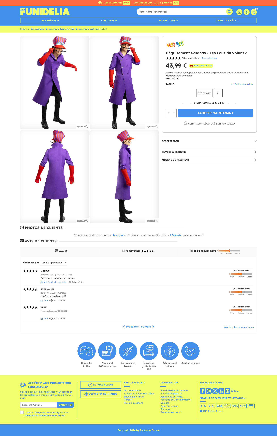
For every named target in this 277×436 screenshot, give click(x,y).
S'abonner (65, 404)
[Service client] (247, 12)
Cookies (164, 402)
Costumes (107, 20)
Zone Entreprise (169, 406)
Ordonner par (31, 262)
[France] (202, 391)
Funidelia (24, 29)
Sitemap (165, 409)
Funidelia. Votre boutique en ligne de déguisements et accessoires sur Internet (45, 11)
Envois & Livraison (134, 396)
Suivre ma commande (102, 393)
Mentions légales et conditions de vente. (171, 395)
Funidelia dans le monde (174, 390)
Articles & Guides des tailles (139, 393)
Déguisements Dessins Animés (60, 29)
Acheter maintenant (215, 113)
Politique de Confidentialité (175, 399)
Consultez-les (209, 58)
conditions (30, 415)
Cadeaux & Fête (226, 20)
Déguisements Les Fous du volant (91, 29)
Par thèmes (48, 20)
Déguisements (37, 29)
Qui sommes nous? (170, 412)
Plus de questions (133, 402)
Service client (102, 384)
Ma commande (132, 390)
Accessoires (166, 20)
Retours (128, 399)
